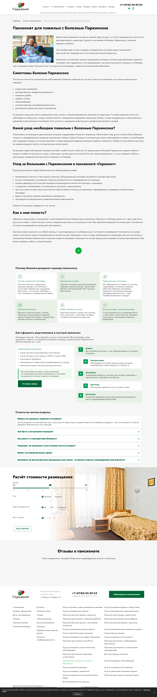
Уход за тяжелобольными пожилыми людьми (123, 629)
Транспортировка (20, 623)
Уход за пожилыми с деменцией (76, 671)
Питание (16, 619)
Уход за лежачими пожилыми (75, 667)
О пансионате (58, 6)
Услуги (46, 6)
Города (111, 6)
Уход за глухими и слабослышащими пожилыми (82, 607)
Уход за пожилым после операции (118, 667)
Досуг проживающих (21, 615)
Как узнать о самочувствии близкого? (37, 439)
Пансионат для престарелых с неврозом (79, 615)
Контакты (102, 6)
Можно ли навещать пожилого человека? (40, 419)
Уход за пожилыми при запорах (76, 611)
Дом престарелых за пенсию (116, 654)
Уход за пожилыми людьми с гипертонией (121, 607)
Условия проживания (21, 626)
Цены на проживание (45, 623)
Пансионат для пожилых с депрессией (120, 615)
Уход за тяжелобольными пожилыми (78, 633)
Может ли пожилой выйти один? (35, 453)
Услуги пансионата (32, 21)
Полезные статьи (43, 611)
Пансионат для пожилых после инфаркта (120, 619)
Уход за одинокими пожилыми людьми (120, 671)
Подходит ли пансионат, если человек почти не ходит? (47, 446)
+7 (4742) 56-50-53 (131, 4)
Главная (16, 21)
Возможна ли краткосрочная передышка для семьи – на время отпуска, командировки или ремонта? (71, 460)
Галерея (86, 6)
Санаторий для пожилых (114, 633)
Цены (94, 6)
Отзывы (70, 6)
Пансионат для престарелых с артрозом (120, 623)
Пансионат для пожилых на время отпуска (121, 675)
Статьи (79, 6)
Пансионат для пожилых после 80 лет (78, 641)
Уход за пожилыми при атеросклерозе (79, 629)
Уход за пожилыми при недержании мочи (121, 611)
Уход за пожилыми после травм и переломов (81, 637)
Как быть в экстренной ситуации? (35, 432)
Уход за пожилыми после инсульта (118, 637)
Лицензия (41, 626)
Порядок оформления (22, 611)
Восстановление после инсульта (76, 682)
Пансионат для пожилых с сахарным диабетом (82, 619)
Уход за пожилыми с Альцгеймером (119, 661)
